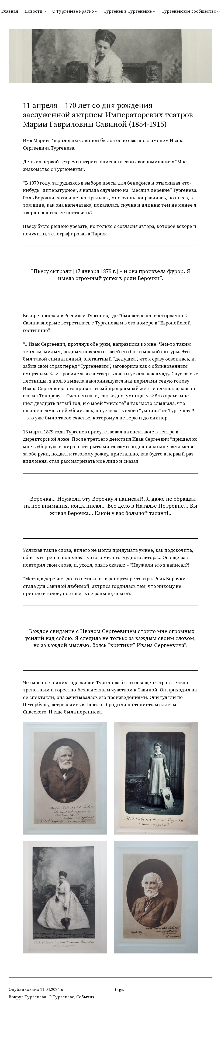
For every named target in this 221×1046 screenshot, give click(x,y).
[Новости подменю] (44, 11)
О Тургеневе (61, 997)
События (85, 997)
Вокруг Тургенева (27, 997)
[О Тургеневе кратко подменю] (96, 11)
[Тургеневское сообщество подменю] (218, 11)
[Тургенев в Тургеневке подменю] (154, 11)
